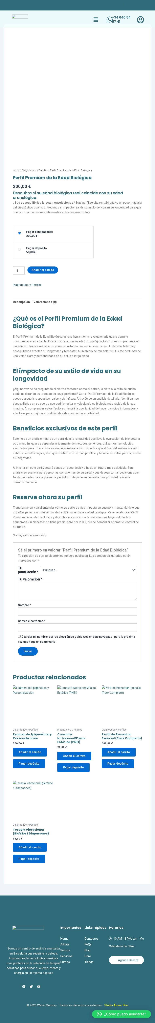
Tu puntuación (28, 570)
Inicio (16, 170)
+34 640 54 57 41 (121, 19)
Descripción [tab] (21, 302)
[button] (96, 20)
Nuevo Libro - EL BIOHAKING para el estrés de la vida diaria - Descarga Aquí (77, 4)
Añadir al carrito (42, 270)
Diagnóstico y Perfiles (35, 170)
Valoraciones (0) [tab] (45, 302)
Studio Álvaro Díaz (116, 1005)
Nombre (24, 605)
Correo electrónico (31, 621)
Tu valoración (30, 579)
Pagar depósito (29, 763)
